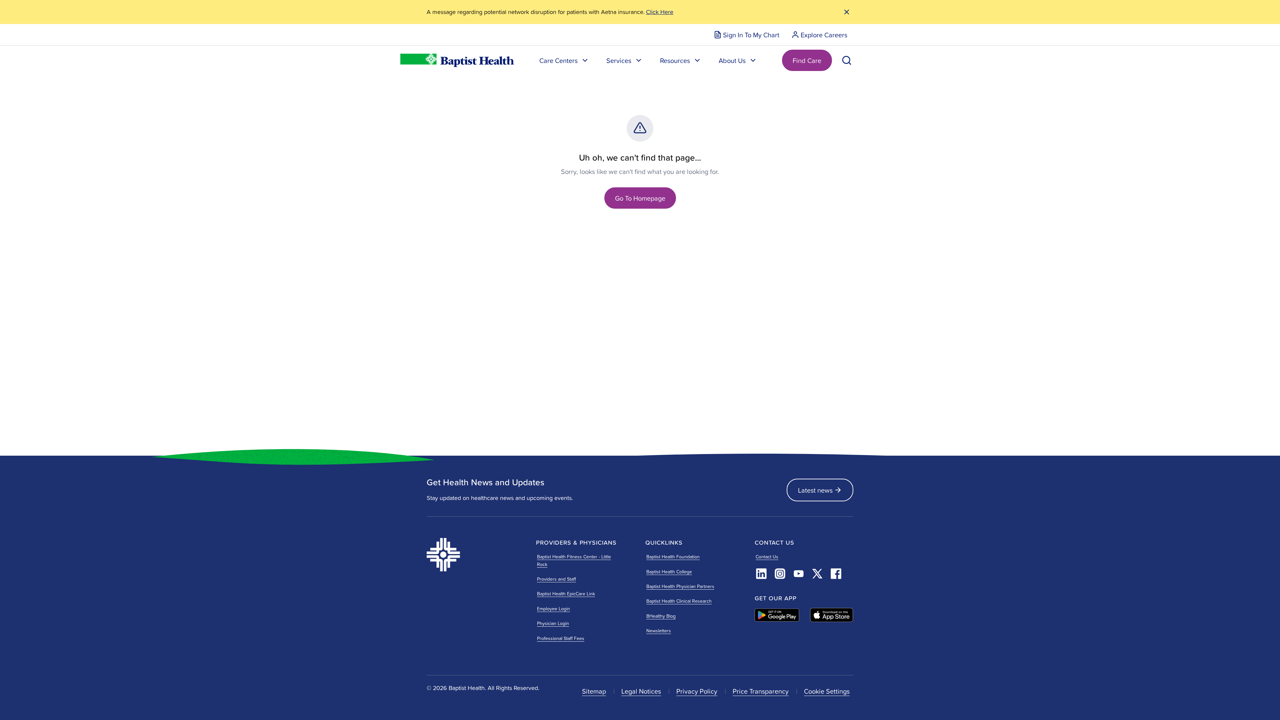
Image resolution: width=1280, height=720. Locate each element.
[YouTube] (798, 573)
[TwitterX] (817, 573)
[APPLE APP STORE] (831, 615)
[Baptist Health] (476, 554)
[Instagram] (780, 573)
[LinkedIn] (761, 573)
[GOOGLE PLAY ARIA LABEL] (777, 615)
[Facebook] (836, 573)
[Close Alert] (846, 12)
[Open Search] (846, 60)
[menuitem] (746, 34)
